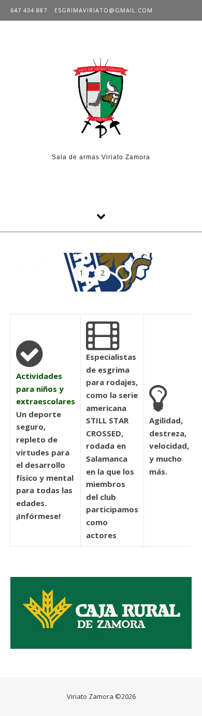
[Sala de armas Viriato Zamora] (101, 98)
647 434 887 (28, 10)
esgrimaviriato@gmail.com (103, 10)
